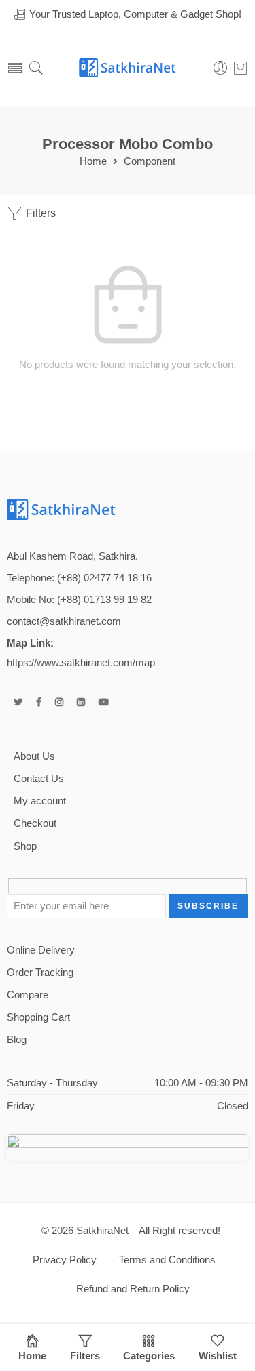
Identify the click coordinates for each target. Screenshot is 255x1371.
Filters (39, 213)
